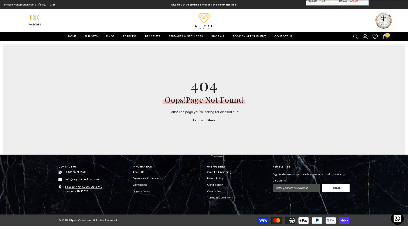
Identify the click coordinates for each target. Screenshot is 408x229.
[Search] (355, 36)
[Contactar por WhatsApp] (397, 218)
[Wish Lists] (375, 36)
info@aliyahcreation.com (19, 4)
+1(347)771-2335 (46, 4)
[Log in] (365, 36)
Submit (335, 188)
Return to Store (204, 120)
